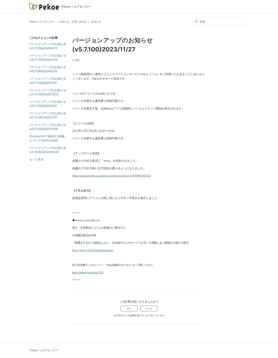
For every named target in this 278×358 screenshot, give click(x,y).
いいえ (148, 308)
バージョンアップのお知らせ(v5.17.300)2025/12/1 (47, 104)
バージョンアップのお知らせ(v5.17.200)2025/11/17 (47, 115)
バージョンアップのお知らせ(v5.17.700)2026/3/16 (47, 58)
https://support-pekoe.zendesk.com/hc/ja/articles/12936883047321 (111, 175)
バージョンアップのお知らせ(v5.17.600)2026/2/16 (47, 69)
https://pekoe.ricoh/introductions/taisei (92, 250)
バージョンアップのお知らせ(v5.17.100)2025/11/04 (47, 127)
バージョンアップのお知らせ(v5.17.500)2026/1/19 (47, 81)
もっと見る (36, 159)
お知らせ (96, 21)
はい (129, 308)
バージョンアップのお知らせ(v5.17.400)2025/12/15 (47, 92)
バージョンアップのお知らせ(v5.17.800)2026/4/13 (47, 46)
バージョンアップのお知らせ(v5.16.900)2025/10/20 (47, 150)
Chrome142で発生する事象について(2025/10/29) (47, 138)
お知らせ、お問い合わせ (72, 21)
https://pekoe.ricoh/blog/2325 (88, 272)
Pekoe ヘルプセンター (42, 21)
